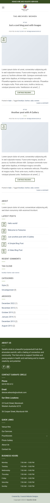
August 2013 (7, 326)
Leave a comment (42, 103)
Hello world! (12, 223)
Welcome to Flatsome (17, 230)
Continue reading (25, 93)
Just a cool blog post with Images (25, 25)
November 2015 (8, 308)
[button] (3, 7)
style (32, 101)
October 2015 (7, 312)
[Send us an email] (8, 367)
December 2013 (8, 321)
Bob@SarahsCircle (34, 31)
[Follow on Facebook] (4, 367)
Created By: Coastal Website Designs (25, 496)
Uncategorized (7, 290)
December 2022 (8, 303)
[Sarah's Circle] (25, 7)
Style (25, 22)
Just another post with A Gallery (21, 237)
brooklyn (21, 101)
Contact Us (6, 449)
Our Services (7, 431)
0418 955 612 (7, 384)
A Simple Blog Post (15, 243)
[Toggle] (46, 435)
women (36, 101)
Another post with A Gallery (25, 112)
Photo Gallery (7, 440)
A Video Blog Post (15, 250)
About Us (5, 445)
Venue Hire (6, 427)
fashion (27, 101)
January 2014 (7, 317)
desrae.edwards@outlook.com (14, 392)
